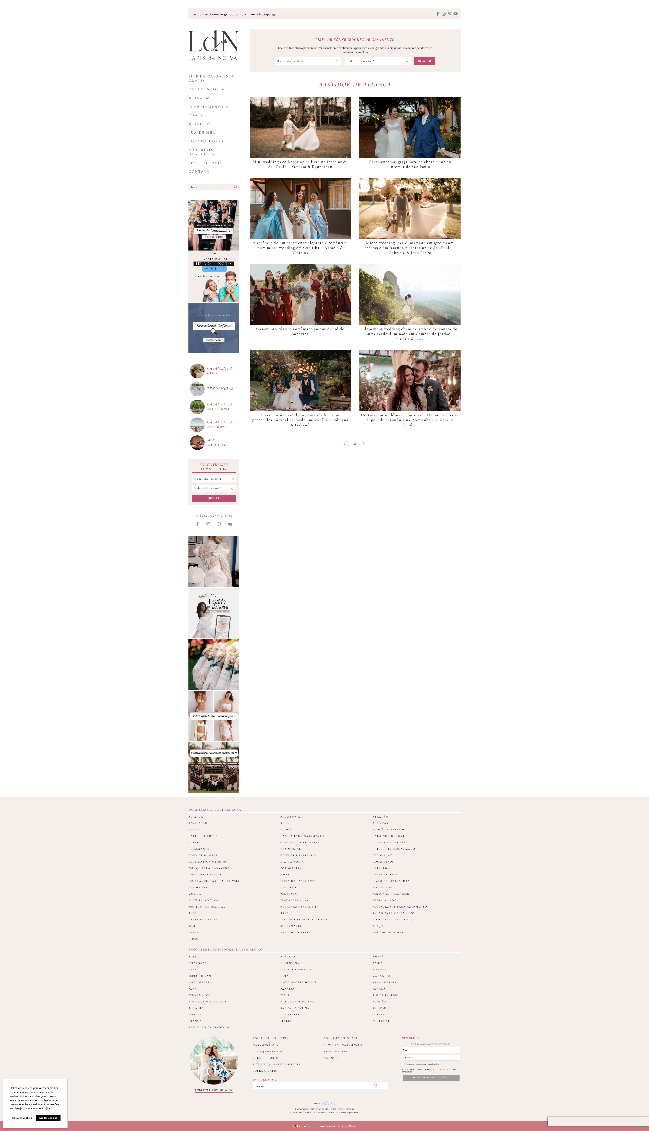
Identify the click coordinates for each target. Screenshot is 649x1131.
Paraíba (287, 988)
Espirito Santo (202, 975)
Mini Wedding (217, 442)
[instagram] (444, 14)
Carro (194, 842)
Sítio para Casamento (392, 919)
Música (194, 893)
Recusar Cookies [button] (22, 1117)
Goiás (285, 975)
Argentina (290, 963)
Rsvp (284, 913)
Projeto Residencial (206, 906)
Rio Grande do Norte (207, 1001)
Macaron (288, 887)
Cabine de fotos (203, 836)
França (195, 1020)
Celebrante (198, 848)
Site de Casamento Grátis (304, 919)
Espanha (379, 969)
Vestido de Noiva (388, 932)
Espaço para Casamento (210, 868)
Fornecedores (206, 141)
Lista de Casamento (298, 881)
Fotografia (291, 868)
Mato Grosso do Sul (298, 982)
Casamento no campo (220, 407)
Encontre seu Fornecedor (213, 466)
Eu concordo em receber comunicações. (421, 1064)
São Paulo (381, 1008)
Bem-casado (199, 823)
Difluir (357, 1112)
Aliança (195, 816)
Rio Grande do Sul (297, 1001)
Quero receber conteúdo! (431, 1078)
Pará (192, 988)
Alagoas (288, 956)
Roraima (196, 1008)
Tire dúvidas (335, 1051)
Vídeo (193, 938)
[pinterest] (450, 14)
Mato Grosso (200, 982)
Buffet (194, 829)
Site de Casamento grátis (211, 78)
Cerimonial (290, 848)
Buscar (213, 498)
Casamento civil (220, 371)
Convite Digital (203, 855)
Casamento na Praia (391, 842)
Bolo (284, 823)
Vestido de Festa (295, 932)
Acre (192, 956)
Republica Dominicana (209, 1027)
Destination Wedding (208, 861)
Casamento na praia (220, 424)
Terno (193, 932)
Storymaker (291, 926)
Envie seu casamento (343, 1045)
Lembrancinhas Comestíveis (213, 881)
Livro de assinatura (391, 881)
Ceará (193, 969)
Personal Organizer (390, 893)
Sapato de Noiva (203, 919)
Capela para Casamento (302, 836)
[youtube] (455, 14)
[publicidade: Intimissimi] (213, 716)
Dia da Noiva (292, 861)
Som (191, 926)
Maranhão (382, 975)
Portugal (381, 1020)
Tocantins (290, 1014)
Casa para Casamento (300, 842)
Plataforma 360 (294, 900)
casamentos (203, 89)
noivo (195, 124)
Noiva (195, 98)
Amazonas (197, 963)
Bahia (377, 963)
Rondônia (381, 1001)
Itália (286, 1020)
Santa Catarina (295, 1008)
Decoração (382, 855)
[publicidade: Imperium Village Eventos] (213, 767)
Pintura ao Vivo (203, 900)
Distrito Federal (296, 969)
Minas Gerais (384, 982)
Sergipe (195, 1014)
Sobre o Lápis (205, 163)
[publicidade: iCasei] (213, 276)
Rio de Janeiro (385, 995)
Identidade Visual (205, 874)
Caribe (378, 1014)
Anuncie (331, 1057)
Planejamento (206, 107)
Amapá (378, 956)
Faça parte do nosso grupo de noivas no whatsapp (231, 14)
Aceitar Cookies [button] (48, 1117)
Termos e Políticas (299, 1112)
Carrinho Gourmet (389, 836)
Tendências (220, 388)
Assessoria (290, 816)
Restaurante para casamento (399, 906)
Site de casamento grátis (276, 1064)
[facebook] (438, 14)
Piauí (285, 995)
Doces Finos (383, 861)
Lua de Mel (201, 132)
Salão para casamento (393, 913)
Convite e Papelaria (298, 855)
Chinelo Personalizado (393, 848)
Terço (377, 926)
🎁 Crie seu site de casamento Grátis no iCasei (324, 1126)
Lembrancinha (385, 874)
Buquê (285, 829)
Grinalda (381, 868)
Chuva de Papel (345, 1112)
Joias (285, 874)
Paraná (379, 988)
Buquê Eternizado (389, 829)
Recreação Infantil (298, 906)
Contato (199, 171)
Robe (192, 913)
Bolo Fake (381, 823)
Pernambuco (199, 995)
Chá (193, 115)
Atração (380, 816)
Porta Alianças (386, 900)
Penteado (289, 893)
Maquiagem (382, 887)
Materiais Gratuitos (201, 152)
